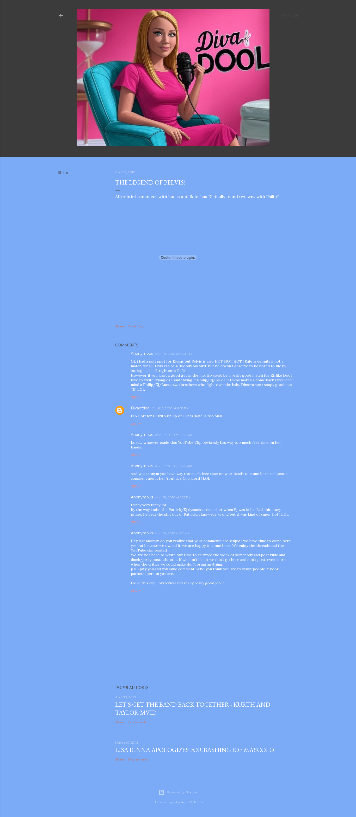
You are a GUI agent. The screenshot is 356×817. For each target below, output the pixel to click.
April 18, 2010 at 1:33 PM (173, 497)
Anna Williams (192, 802)
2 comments (137, 722)
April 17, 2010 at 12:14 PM (173, 435)
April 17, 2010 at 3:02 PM (173, 466)
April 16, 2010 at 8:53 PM (170, 408)
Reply (136, 397)
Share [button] (63, 172)
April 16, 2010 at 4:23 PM (173, 354)
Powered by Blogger (182, 792)
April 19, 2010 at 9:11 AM (172, 533)
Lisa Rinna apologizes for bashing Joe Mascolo (194, 750)
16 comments (138, 759)
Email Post (136, 326)
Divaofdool (140, 408)
